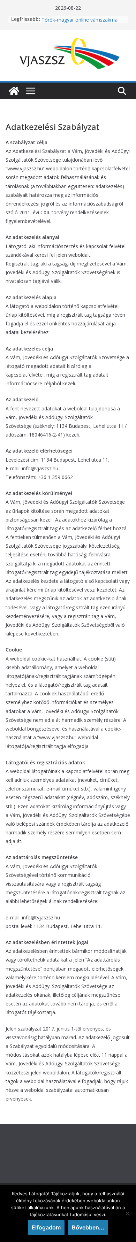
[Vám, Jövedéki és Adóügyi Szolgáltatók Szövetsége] (14, 91)
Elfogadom (46, 1227)
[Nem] (127, 1213)
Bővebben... (88, 1227)
